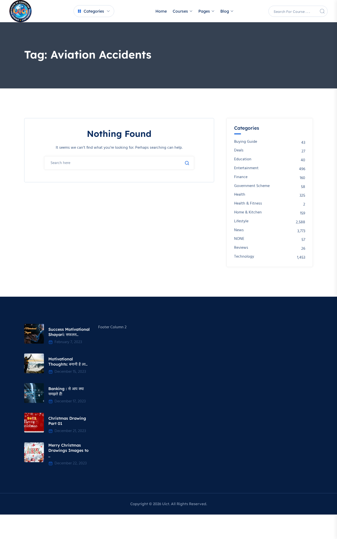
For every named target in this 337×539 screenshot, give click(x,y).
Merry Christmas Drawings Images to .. (68, 450)
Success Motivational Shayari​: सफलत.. (69, 332)
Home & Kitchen (248, 212)
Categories (94, 11)
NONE (239, 239)
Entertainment (246, 168)
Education (242, 159)
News (239, 230)
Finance (240, 177)
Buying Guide (245, 142)
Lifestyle (241, 221)
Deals (238, 150)
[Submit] (187, 163)
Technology (244, 256)
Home (161, 11)
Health (239, 194)
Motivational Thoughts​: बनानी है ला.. (68, 361)
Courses (180, 11)
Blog (224, 11)
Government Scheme (252, 186)
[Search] (322, 11)
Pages (204, 11)
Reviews (241, 247)
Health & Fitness (248, 203)
